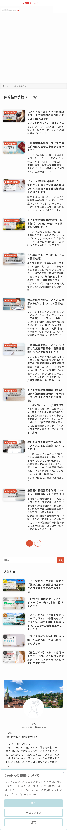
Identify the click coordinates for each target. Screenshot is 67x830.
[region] (33, 799)
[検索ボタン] (56, 9)
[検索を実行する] (60, 560)
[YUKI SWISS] (10, 9)
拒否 (33, 822)
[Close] (63, 772)
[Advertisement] (33, 48)
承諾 (33, 803)
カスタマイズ (33, 813)
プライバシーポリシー (23, 794)
